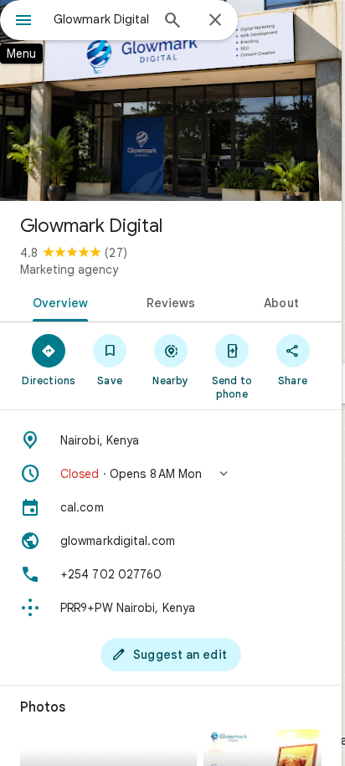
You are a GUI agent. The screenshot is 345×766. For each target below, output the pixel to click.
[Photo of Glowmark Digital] (171, 100)
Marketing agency (69, 269)
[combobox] (101, 19)
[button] (171, 474)
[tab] (57, 301)
